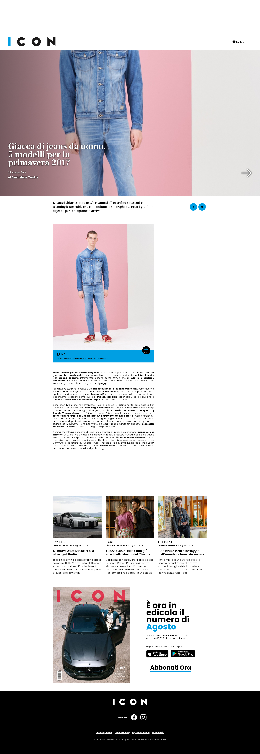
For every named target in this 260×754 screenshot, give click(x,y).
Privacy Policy (104, 732)
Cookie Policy (122, 732)
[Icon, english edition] (238, 42)
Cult (111, 542)
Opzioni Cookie (141, 732)
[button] (247, 173)
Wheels (60, 542)
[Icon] (32, 45)
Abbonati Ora (170, 668)
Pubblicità (158, 732)
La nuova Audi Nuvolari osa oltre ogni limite (73, 552)
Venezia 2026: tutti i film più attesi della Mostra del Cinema (128, 552)
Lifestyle (167, 542)
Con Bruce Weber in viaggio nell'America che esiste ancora (181, 552)
